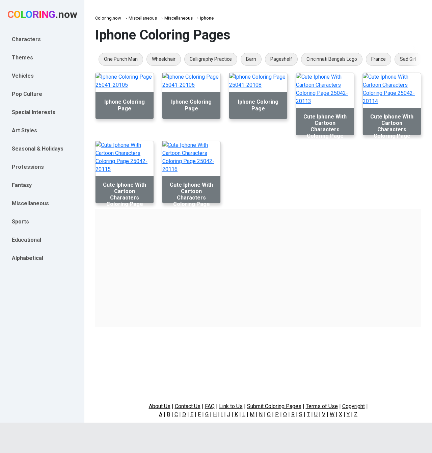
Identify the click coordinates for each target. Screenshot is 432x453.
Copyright (353, 406)
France (378, 59)
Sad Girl (408, 59)
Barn (251, 59)
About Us (159, 406)
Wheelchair (164, 59)
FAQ (210, 406)
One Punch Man (121, 59)
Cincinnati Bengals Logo (331, 59)
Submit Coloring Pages (274, 406)
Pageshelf (281, 59)
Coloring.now (108, 18)
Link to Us (231, 406)
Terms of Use (322, 406)
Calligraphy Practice (211, 59)
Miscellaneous (143, 18)
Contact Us (187, 406)
